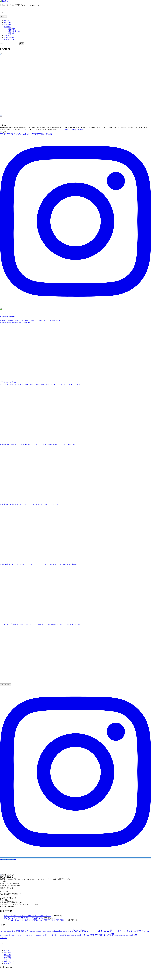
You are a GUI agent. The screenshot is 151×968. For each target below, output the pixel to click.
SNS (65, 931)
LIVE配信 (44, 931)
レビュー (47, 935)
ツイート (3, 938)
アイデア (90, 931)
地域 (92, 935)
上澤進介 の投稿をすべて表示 (74, 129)
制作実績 (7, 22)
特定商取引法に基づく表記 (121, 935)
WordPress (80, 930)
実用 (101, 935)
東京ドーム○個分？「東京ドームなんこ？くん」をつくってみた (27, 916)
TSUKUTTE (70, 931)
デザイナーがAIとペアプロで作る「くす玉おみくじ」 (23, 918)
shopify (61, 931)
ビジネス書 (6, 935)
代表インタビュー (14, 31)
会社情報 (7, 27)
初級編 (72, 935)
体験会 (68, 935)
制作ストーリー (81, 935)
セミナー (119, 931)
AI (0, 931)
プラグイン (25, 935)
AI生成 (3, 931)
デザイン (141, 930)
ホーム (6, 20)
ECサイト (26, 931)
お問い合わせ (9, 37)
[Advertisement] (61, 100)
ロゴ (61, 935)
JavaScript (38, 931)
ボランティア (39, 935)
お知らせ (7, 24)
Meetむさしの (50, 931)
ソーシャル (127, 931)
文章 (106, 935)
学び (97, 935)
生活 (130, 935)
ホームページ (31, 935)
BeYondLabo (8, 931)
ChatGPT (15, 931)
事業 (64, 935)
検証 (111, 934)
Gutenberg (32, 931)
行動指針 (11, 33)
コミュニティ (106, 930)
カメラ (95, 931)
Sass (56, 931)
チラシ (134, 931)
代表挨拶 (11, 29)
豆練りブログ (9, 40)
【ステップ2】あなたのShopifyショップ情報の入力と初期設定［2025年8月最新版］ (35, 920)
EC (20, 931)
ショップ (7, 35)
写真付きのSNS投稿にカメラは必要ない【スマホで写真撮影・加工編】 (26, 134)
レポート (55, 935)
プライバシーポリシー (16, 935)
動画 (88, 935)
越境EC (134, 935)
